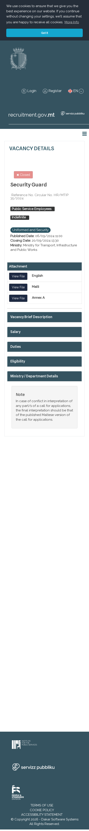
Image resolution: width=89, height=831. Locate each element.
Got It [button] (44, 32)
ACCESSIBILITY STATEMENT (42, 815)
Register (55, 91)
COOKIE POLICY (42, 810)
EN (75, 91)
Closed (24, 175)
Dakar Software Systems (59, 819)
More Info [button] (72, 22)
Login (31, 91)
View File (18, 276)
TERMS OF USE (41, 805)
